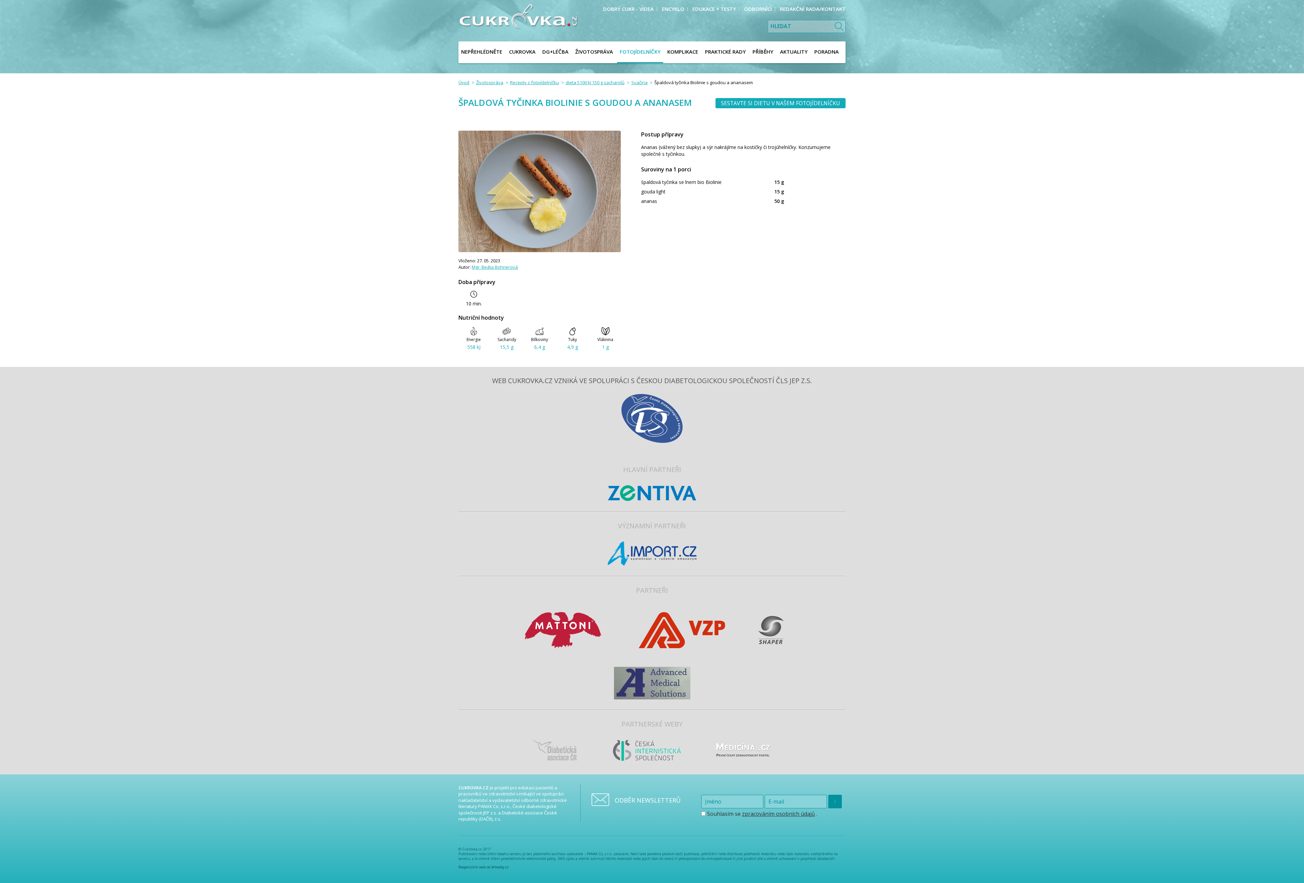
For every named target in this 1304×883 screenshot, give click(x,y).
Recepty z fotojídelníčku (534, 82)
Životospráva (489, 82)
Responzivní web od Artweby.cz (483, 867)
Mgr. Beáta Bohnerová (495, 267)
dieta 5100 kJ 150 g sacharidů (595, 82)
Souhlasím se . (761, 814)
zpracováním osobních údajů (778, 814)
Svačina (639, 82)
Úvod (463, 82)
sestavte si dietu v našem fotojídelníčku (780, 103)
